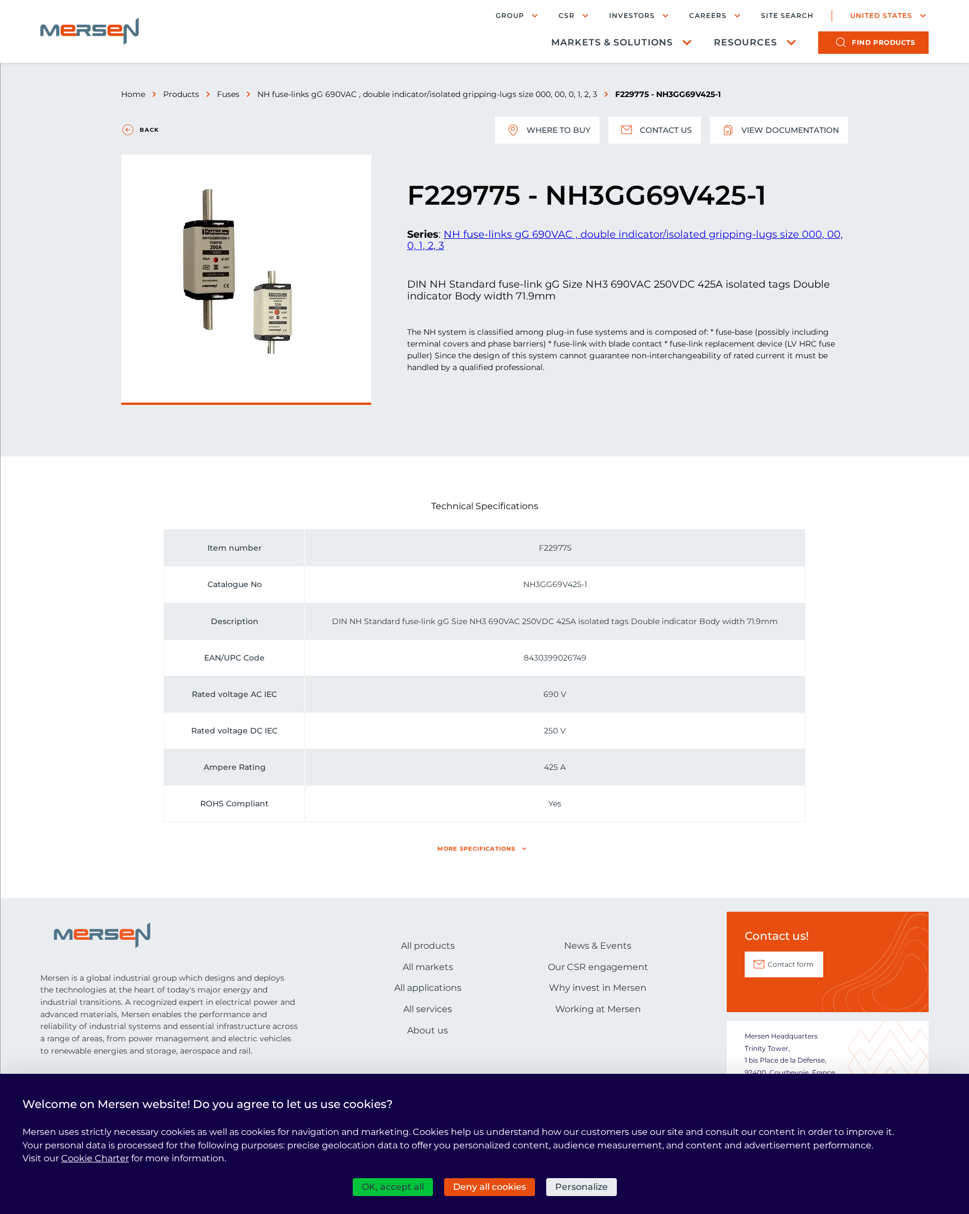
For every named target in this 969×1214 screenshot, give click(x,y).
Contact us (666, 130)
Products (181, 94)
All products (428, 945)
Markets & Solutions (612, 42)
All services (427, 1009)
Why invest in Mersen (598, 987)
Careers (708, 15)
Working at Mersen (598, 1009)
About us (427, 1030)
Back (149, 129)
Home (133, 94)
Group (510, 15)
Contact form (791, 964)
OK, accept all (393, 1186)
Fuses (228, 94)
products (883, 42)
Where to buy (558, 130)
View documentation (790, 130)
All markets (428, 967)
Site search (787, 16)
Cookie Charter (95, 1158)
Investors (632, 15)
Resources (745, 42)
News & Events (597, 945)
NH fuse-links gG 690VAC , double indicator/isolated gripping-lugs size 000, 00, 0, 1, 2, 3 (427, 94)
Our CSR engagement (598, 967)
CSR (567, 15)
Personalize (581, 1186)
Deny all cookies (489, 1186)
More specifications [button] (476, 848)
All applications (428, 987)
